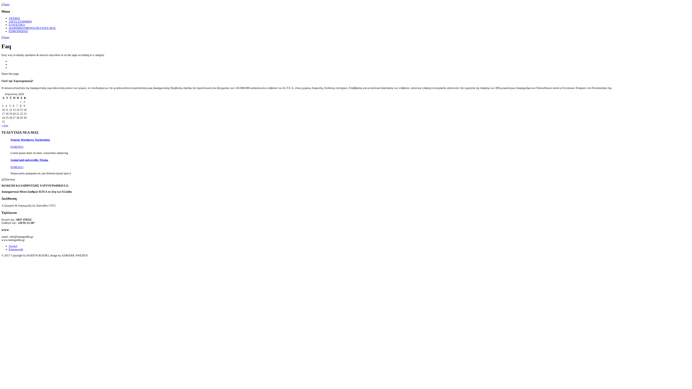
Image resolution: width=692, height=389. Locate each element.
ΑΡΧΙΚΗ (14, 18)
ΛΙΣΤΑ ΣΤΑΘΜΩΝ (20, 21)
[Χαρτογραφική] (5, 4)
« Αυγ (4, 125)
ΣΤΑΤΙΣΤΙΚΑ (17, 24)
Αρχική (13, 246)
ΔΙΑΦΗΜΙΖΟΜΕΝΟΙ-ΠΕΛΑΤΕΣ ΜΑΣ (32, 28)
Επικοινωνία (16, 249)
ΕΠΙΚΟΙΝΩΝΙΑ (18, 31)
